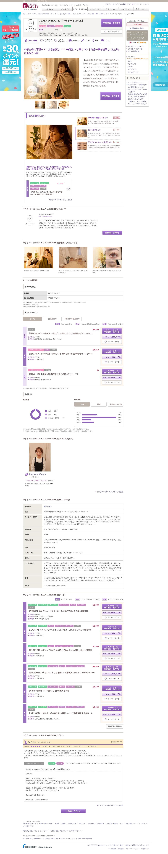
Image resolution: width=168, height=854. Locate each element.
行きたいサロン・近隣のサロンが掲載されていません (137, 86)
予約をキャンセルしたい (136, 99)
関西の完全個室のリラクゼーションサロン (35, 831)
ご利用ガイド (145, 849)
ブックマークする (113, 31)
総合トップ (26, 14)
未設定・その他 (116, 404)
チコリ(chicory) (27, 838)
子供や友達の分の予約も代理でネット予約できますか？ (137, 95)
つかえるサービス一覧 (135, 49)
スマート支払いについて (136, 82)
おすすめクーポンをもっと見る (61, 200)
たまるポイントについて (135, 47)
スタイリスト (132, 64)
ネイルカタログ (95, 9)
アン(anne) (57, 838)
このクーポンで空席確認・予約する (112, 331)
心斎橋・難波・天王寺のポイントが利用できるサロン (66, 831)
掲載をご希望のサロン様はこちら (137, 845)
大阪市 (63, 823)
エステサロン (126, 9)
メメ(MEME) (36, 838)
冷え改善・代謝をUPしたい (115, 823)
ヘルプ (146, 4)
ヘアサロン (49, 9)
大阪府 (57, 823)
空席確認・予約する (111, 23)
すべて (32, 319)
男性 (99, 404)
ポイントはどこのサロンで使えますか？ (137, 91)
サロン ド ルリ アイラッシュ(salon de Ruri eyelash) (76, 838)
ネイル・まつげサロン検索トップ (118, 4)
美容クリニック (141, 9)
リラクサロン (111, 9)
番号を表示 (48, 506)
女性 (82, 404)
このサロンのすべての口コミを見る (110, 805)
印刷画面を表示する (115, 726)
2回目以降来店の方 (72, 319)
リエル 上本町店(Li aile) (47, 838)
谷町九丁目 (82, 823)
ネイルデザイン (133, 72)
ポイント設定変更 (133, 51)
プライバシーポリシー (132, 849)
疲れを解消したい (131, 823)
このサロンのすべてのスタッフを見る (110, 492)
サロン (130, 61)
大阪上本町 (91, 823)
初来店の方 (52, 319)
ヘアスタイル (64, 9)
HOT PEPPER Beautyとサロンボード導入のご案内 (105, 845)
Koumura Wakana (37, 474)
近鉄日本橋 (100, 823)
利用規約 (121, 849)
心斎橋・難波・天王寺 (29, 823)
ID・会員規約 (112, 849)
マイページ (137, 4)
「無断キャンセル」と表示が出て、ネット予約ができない (137, 102)
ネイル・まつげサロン (80, 9)
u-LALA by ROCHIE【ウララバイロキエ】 (61, 20)
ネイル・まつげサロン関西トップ (64, 14)
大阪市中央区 (72, 823)
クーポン (130, 67)
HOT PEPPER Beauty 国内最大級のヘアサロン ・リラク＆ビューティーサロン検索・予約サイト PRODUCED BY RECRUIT (31, 6)
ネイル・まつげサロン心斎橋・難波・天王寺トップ (92, 14)
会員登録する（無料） (137, 28)
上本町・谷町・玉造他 (45, 823)
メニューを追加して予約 (112, 337)
